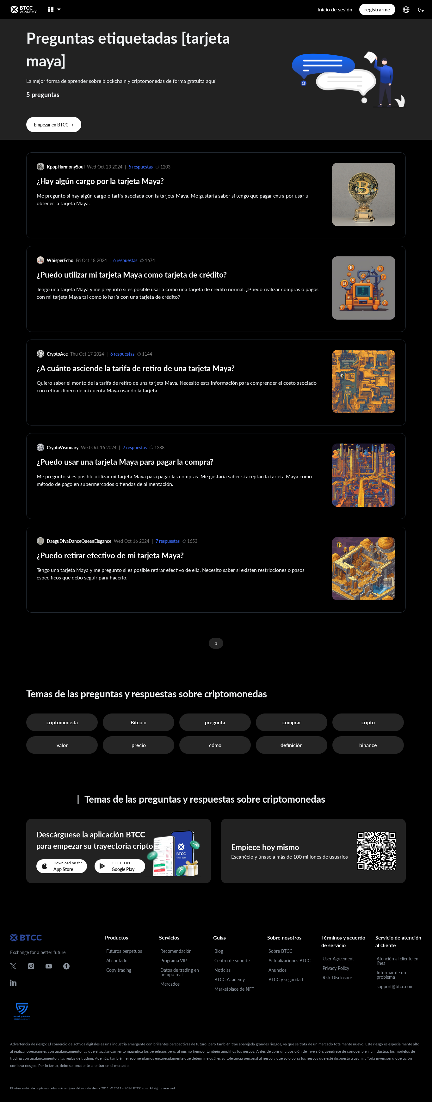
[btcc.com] (23, 9)
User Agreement (338, 958)
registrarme (377, 9)
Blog (218, 951)
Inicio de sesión (335, 9)
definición (292, 745)
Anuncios (277, 970)
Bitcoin (138, 722)
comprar (291, 722)
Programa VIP (173, 960)
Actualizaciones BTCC (289, 960)
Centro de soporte (232, 960)
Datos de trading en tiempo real (179, 972)
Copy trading (118, 970)
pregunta (215, 722)
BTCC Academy (229, 979)
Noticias (222, 970)
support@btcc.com (395, 986)
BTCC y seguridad (285, 979)
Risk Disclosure (337, 977)
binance (368, 745)
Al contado (116, 960)
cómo (215, 745)
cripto (368, 722)
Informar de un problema (391, 975)
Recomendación (176, 951)
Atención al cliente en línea (397, 961)
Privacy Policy (336, 968)
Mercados (170, 984)
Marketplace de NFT (234, 989)
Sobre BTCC (280, 951)
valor (62, 745)
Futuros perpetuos (124, 951)
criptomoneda (62, 722)
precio (139, 745)
